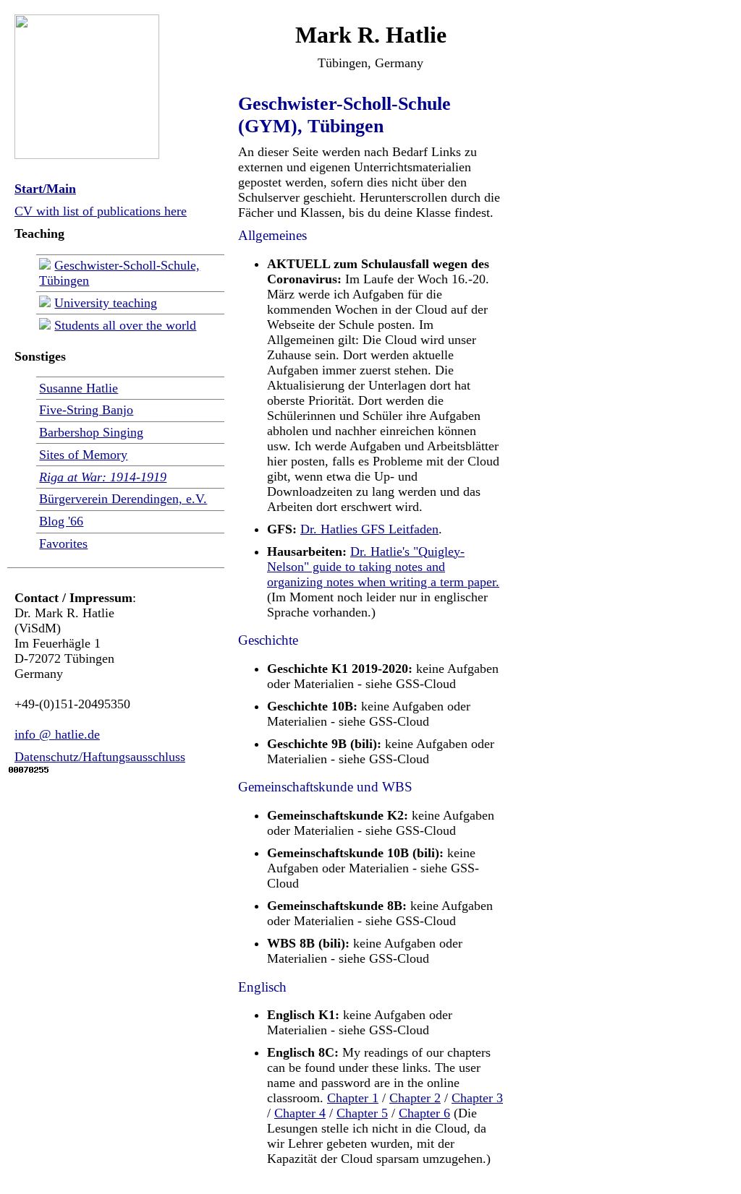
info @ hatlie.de (57, 734)
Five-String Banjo (86, 410)
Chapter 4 (300, 1113)
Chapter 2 (415, 1098)
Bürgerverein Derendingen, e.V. (123, 498)
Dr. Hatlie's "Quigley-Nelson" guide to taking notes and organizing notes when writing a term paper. (383, 566)
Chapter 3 (477, 1098)
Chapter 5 (362, 1113)
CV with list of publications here (100, 211)
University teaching (105, 303)
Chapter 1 (352, 1098)
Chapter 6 (424, 1113)
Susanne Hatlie (78, 388)
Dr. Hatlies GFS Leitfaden (369, 529)
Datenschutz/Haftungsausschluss (99, 757)
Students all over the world (125, 325)
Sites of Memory (83, 454)
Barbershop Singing (91, 432)
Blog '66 (61, 521)
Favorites (63, 543)
